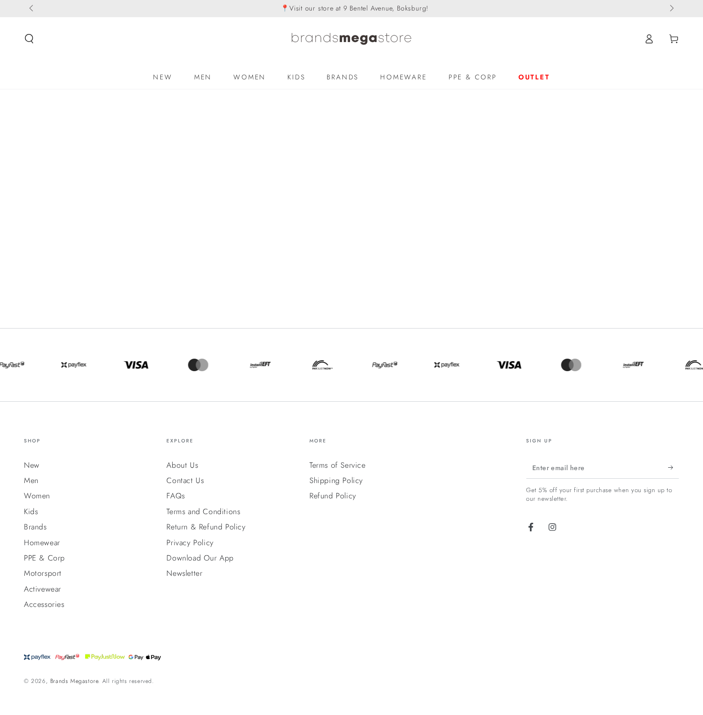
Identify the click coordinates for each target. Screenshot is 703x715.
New (32, 465)
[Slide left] (32, 8)
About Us (182, 465)
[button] (29, 38)
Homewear (42, 542)
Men (31, 480)
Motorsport (43, 573)
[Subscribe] (673, 467)
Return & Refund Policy (205, 526)
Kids (31, 511)
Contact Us (185, 480)
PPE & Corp (44, 557)
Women (37, 495)
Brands (35, 526)
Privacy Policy (189, 542)
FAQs (175, 495)
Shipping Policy (336, 480)
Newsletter (184, 573)
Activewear (42, 588)
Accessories (44, 604)
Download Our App (200, 557)
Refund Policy (332, 495)
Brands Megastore (74, 681)
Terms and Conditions (203, 511)
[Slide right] (671, 8)
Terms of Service (337, 465)
